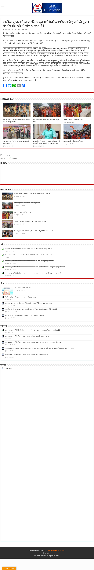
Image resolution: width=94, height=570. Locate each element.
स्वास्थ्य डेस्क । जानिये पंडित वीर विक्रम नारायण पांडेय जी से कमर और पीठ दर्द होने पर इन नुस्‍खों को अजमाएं (33, 342)
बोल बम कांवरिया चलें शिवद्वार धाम (73, 120)
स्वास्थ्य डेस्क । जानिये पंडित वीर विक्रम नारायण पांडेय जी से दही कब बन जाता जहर (26, 354)
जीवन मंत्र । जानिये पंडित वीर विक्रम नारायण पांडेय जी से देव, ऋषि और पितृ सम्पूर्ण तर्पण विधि (29, 261)
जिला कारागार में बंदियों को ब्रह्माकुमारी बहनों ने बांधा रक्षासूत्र (30, 221)
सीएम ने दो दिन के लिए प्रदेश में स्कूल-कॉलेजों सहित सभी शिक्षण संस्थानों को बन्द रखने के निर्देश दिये (31, 309)
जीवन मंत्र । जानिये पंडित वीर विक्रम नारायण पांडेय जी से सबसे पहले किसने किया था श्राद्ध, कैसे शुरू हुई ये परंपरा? (35, 267)
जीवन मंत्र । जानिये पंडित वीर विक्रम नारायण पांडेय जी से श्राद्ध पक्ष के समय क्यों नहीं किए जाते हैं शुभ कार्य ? (33, 273)
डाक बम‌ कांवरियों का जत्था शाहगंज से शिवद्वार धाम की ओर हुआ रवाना (16, 121)
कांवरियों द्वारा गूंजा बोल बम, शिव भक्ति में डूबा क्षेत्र (27, 203)
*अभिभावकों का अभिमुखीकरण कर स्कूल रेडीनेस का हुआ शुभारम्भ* (22, 297)
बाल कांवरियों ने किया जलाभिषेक (73, 141)
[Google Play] (50, 553)
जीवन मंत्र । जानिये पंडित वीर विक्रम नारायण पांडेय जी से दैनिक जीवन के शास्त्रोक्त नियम (28, 249)
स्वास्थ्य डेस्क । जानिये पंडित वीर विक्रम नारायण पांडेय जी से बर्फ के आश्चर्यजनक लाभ (27, 336)
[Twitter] (46, 553)
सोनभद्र (26, 29)
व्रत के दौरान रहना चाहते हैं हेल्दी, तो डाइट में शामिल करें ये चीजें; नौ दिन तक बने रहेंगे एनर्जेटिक (29, 255)
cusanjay (7, 29)
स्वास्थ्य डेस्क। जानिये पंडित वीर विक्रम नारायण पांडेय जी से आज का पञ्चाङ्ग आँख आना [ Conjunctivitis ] (33, 330)
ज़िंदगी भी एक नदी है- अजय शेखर (23, 288)
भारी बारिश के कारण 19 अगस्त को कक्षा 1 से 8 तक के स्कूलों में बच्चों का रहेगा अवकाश (46, 142)
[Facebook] (43, 553)
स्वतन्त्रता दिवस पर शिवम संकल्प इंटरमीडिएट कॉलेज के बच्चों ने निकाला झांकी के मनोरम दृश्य (29, 303)
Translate (14, 158)
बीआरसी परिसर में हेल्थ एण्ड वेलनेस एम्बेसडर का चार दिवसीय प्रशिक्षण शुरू (24, 315)
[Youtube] (48, 553)
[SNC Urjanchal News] (47, 7)
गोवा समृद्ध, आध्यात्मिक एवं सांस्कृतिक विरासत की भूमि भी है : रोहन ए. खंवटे (33, 231)
